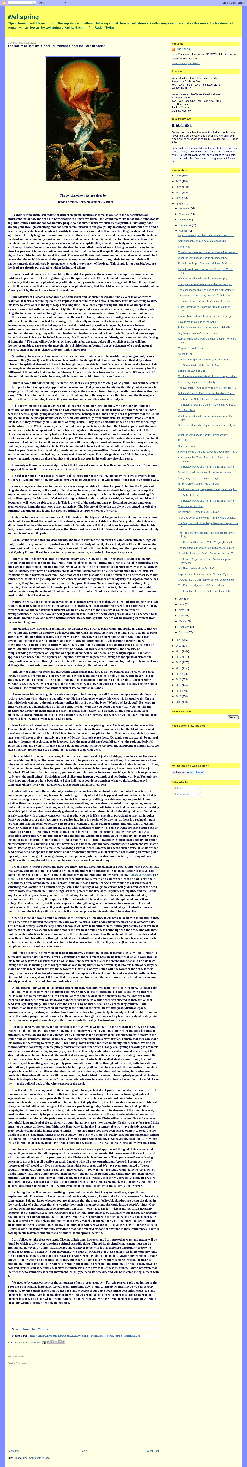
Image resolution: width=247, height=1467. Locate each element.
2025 (179, 181)
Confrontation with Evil (190, 506)
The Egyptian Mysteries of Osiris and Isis (201, 585)
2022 (179, 198)
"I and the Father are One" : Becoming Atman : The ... (208, 553)
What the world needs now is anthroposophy (202, 257)
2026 (179, 175)
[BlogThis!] (52, 1342)
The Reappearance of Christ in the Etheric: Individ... (207, 466)
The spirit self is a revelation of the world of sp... (205, 284)
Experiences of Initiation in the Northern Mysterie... (206, 574)
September (185, 225)
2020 (179, 640)
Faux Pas (183, 440)
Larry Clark (183, 49)
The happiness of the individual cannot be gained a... (207, 376)
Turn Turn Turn (186, 410)
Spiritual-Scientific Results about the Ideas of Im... (206, 393)
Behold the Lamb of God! (192, 370)
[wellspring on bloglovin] (188, 774)
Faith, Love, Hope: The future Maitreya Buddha (204, 263)
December (185, 208)
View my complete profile (186, 63)
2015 (179, 668)
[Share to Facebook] (60, 1342)
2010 (179, 696)
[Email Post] (43, 1342)
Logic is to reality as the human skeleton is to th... (206, 235)
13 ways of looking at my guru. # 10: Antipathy (204, 295)
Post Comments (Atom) (36, 1457)
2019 (179, 645)
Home (83, 1450)
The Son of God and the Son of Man (198, 365)
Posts (180, 788)
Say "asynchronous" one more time (198, 333)
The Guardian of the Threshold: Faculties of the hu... (207, 591)
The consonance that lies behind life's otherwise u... (207, 289)
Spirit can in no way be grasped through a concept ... (207, 489)
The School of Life (188, 495)
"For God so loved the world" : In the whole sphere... (207, 517)
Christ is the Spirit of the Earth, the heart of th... (205, 359)
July (181, 598)
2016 (179, 662)
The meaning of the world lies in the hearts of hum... (207, 547)
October (184, 219)
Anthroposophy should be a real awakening (202, 240)
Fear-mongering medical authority (196, 382)
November (185, 214)
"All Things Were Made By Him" (196, 568)
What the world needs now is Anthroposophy (203, 434)
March (183, 621)
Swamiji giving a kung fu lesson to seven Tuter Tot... (207, 451)
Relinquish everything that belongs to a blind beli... (206, 327)
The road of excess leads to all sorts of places (204, 301)
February (184, 626)
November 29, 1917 (35, 1329)
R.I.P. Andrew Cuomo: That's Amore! (198, 483)
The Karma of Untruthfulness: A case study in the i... (207, 399)
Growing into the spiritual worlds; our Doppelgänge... (207, 579)
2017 (179, 656)
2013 (179, 679)
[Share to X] (56, 1342)
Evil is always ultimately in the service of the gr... (205, 316)
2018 (179, 651)
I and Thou (184, 246)
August (183, 230)
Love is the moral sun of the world (197, 322)
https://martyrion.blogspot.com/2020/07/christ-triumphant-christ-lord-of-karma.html (85, 1335)
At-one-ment (185, 353)
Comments (182, 794)
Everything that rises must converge (198, 478)
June (182, 604)
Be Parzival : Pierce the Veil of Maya (198, 511)
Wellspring (23, 16)
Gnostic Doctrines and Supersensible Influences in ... (208, 252)
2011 (179, 690)
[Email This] (49, 1342)
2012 (179, 685)
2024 (179, 187)
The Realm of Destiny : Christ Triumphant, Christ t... (207, 404)
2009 (179, 702)
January (184, 632)
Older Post (153, 1450)
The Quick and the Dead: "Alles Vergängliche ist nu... (208, 542)
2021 (179, 204)
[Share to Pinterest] (63, 1342)
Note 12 (13, 878)
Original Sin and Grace (190, 348)
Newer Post (14, 1450)
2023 (179, 192)
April (182, 615)
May (181, 609)
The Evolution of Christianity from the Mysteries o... (207, 387)
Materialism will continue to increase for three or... (206, 472)
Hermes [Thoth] (186, 446)
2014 (179, 673)
